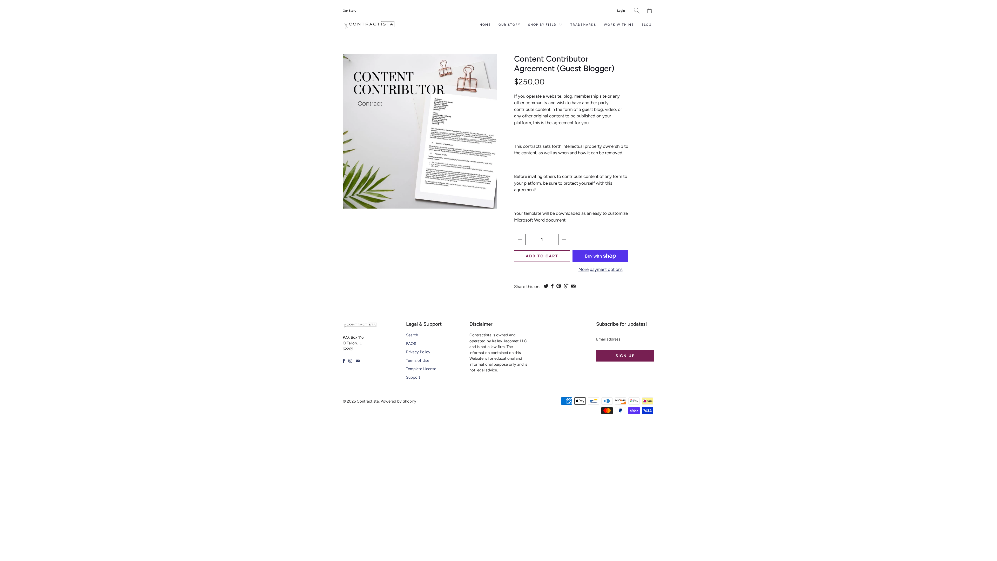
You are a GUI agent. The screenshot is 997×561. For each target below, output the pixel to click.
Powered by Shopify (398, 401)
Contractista (368, 401)
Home (485, 24)
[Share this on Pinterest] (559, 286)
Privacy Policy (418, 352)
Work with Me (619, 24)
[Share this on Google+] (566, 286)
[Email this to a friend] (573, 286)
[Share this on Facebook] (552, 286)
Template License (421, 368)
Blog (647, 24)
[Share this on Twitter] (546, 286)
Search (412, 335)
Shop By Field (543, 24)
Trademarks (583, 24)
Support (413, 377)
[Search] (636, 10)
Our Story (349, 10)
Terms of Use (417, 360)
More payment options (600, 269)
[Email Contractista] (358, 361)
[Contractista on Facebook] (344, 361)
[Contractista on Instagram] (350, 361)
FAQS (411, 343)
